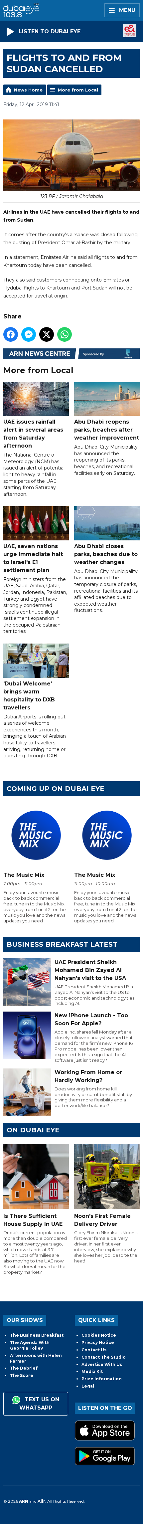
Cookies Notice (98, 1335)
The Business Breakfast (37, 1335)
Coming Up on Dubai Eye (55, 789)
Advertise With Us (101, 1364)
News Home (28, 90)
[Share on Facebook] (10, 334)
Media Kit (92, 1371)
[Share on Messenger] (28, 334)
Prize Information (101, 1378)
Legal (87, 1386)
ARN (23, 1501)
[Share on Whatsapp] (64, 334)
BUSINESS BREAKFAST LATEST (62, 944)
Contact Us (93, 1349)
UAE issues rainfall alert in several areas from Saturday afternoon (33, 434)
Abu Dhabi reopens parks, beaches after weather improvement (106, 430)
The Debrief (24, 1368)
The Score (21, 1375)
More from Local (78, 90)
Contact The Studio (103, 1357)
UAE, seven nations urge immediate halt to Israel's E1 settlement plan (33, 558)
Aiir (41, 1501)
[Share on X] (46, 334)
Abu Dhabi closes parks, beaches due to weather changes (106, 554)
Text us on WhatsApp (39, 1403)
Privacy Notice (97, 1342)
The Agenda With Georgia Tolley (30, 1345)
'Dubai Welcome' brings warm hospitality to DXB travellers (29, 695)
